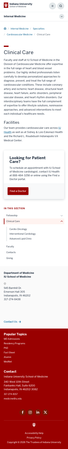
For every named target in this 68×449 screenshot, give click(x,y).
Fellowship (11, 215)
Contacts (11, 252)
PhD (6, 348)
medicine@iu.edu (13, 398)
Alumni (7, 357)
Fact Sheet (9, 352)
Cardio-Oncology (18, 229)
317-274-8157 (11, 394)
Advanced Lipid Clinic (20, 238)
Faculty (10, 246)
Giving (9, 258)
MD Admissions (12, 338)
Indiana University (52, 442)
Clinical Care (13, 221)
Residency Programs (14, 343)
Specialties (38, 28)
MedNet (8, 361)
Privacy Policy (34, 437)
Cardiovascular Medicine (20, 34)
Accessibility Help (34, 433)
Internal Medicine (15, 16)
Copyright (12, 442)
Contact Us (10, 321)
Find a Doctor (18, 191)
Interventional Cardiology (22, 233)
